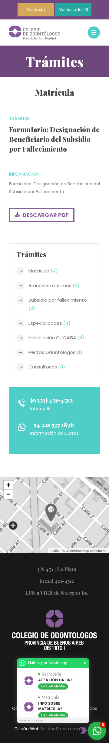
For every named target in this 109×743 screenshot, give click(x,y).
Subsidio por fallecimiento (57, 304)
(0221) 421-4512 (51, 400)
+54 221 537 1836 (52, 424)
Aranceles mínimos (54, 285)
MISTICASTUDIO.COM (31, 720)
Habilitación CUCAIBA (56, 337)
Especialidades (49, 323)
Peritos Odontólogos (55, 352)
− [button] (8, 494)
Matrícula (43, 271)
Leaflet (55, 550)
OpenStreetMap (77, 550)
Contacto (36, 9)
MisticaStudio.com (60, 729)
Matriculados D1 (73, 9)
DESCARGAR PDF (45, 215)
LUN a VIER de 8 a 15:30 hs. (57, 593)
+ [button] (8, 485)
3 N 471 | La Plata (56, 569)
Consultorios (46, 367)
